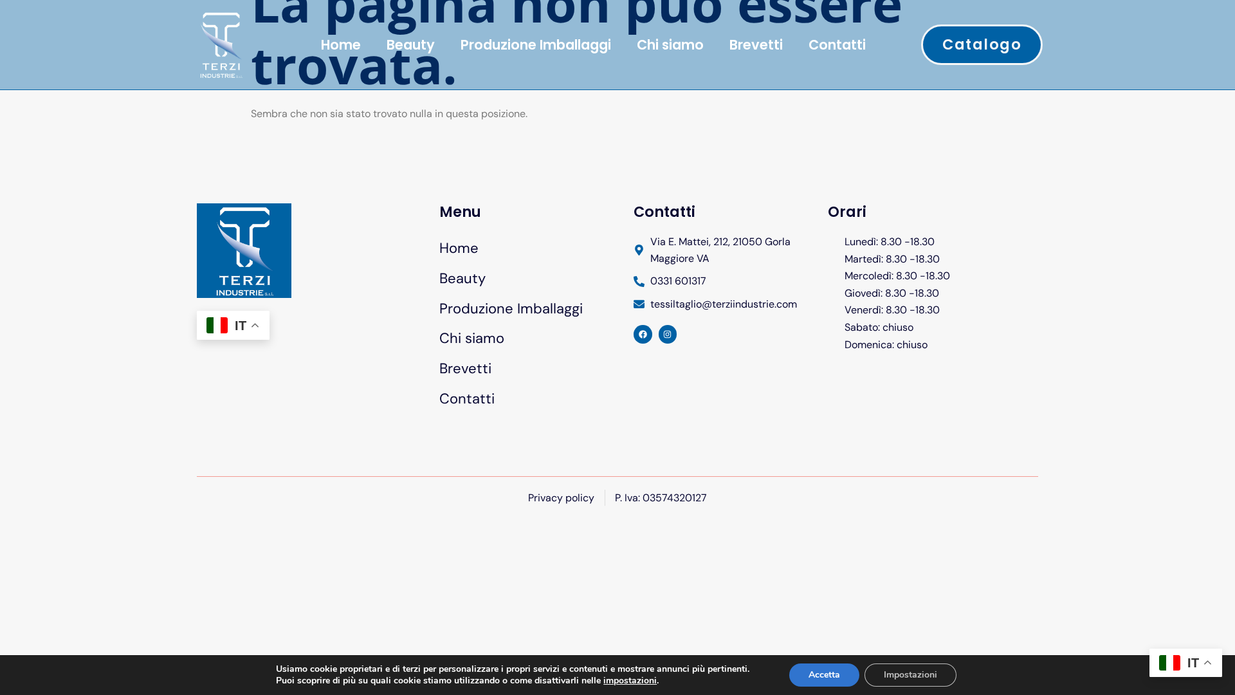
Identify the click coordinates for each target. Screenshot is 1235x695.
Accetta (824, 675)
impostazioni (630, 681)
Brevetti (756, 44)
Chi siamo (670, 44)
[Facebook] (643, 334)
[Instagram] (668, 334)
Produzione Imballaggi (536, 44)
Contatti (837, 44)
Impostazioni (910, 675)
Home (341, 44)
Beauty (411, 44)
